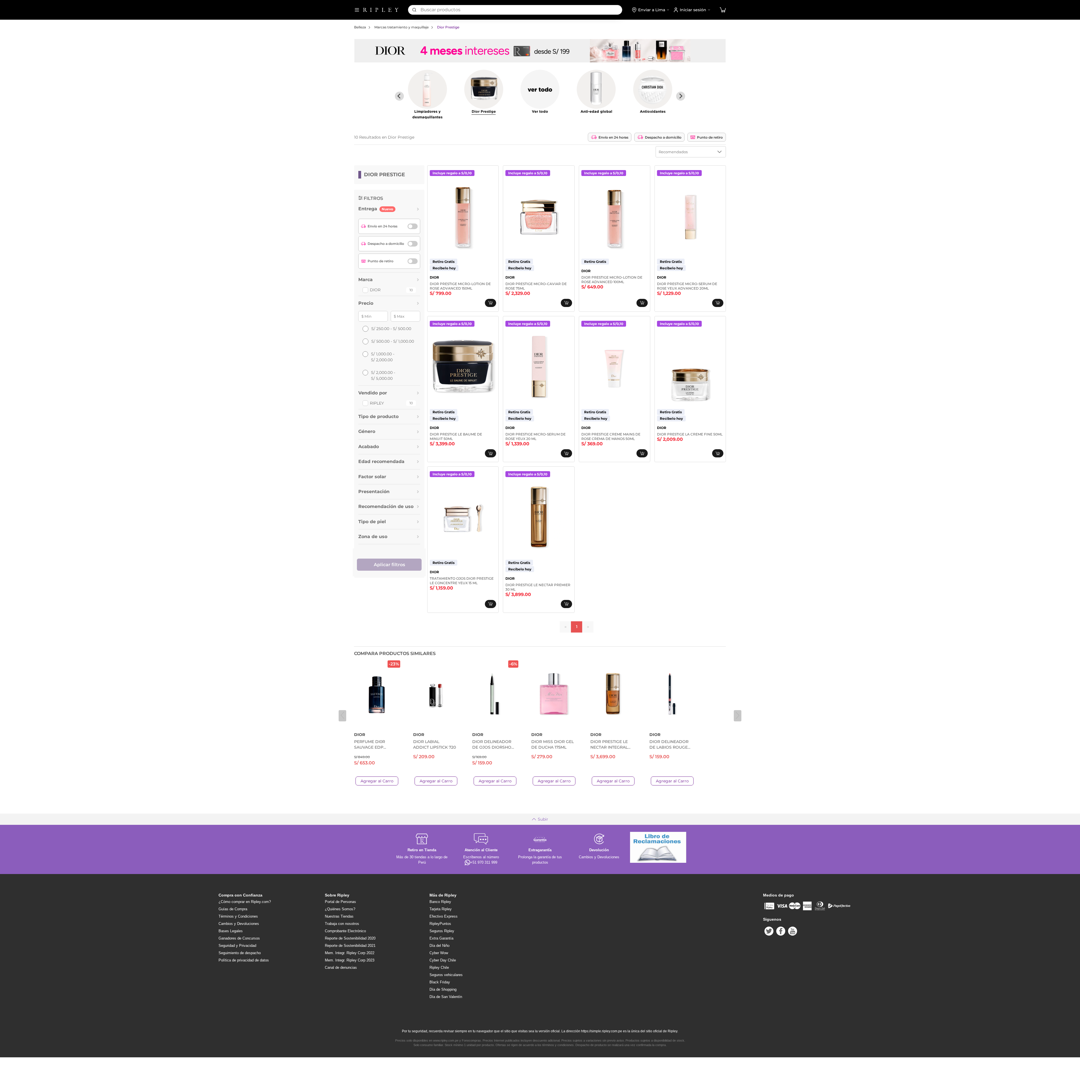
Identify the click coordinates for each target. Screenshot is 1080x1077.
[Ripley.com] (381, 10)
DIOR (375, 289)
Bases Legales (231, 931)
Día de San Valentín (445, 997)
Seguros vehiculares (446, 975)
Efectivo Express (443, 916)
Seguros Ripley (441, 931)
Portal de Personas (340, 902)
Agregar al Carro (377, 781)
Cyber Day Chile (442, 960)
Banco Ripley (440, 902)
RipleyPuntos (440, 924)
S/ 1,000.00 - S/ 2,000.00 (382, 356)
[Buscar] (414, 10)
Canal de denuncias (341, 967)
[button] (723, 10)
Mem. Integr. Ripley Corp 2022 (349, 953)
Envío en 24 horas (613, 137)
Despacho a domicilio (663, 137)
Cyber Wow (438, 953)
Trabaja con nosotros (342, 924)
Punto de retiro (710, 137)
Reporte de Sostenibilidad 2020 (350, 938)
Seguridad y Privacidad (237, 945)
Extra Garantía (441, 938)
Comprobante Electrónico (345, 931)
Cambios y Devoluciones (239, 924)
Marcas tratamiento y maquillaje (401, 27)
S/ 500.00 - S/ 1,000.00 (392, 341)
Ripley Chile (439, 967)
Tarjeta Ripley (440, 909)
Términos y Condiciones (238, 916)
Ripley (377, 403)
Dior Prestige (448, 27)
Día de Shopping (442, 989)
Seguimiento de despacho (240, 953)
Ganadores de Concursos (239, 938)
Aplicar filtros (389, 564)
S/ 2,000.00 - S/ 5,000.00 (383, 375)
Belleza (360, 27)
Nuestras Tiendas (339, 916)
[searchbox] (521, 10)
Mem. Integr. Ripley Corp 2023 (349, 960)
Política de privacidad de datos (244, 960)
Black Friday (439, 982)
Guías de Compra (233, 909)
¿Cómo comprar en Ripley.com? (245, 902)
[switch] (413, 226)
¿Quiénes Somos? (340, 909)
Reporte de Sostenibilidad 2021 (350, 945)
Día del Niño (439, 945)
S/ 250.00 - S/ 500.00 (391, 328)
